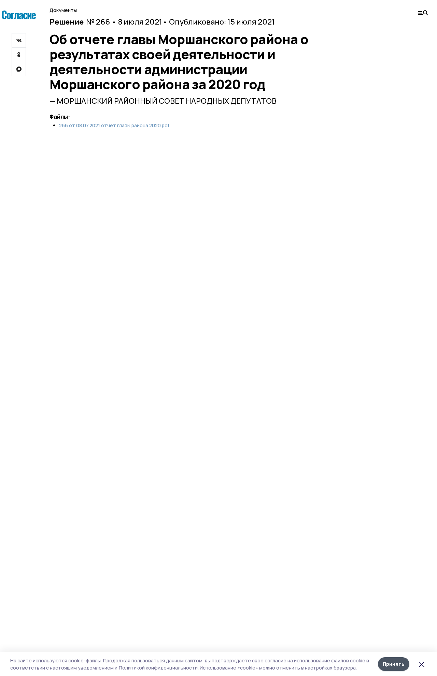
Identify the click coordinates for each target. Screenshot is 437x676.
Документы (63, 10)
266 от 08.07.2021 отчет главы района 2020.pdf (114, 125)
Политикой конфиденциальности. (159, 667)
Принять (394, 664)
